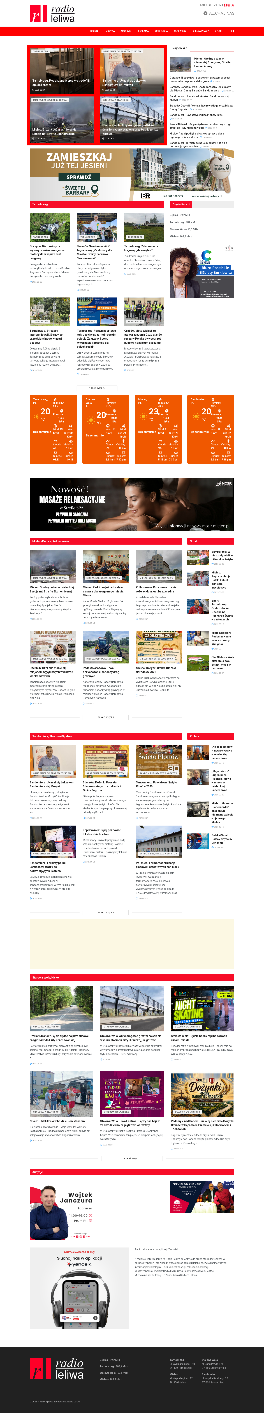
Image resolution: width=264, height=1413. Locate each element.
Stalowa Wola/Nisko (116, 100)
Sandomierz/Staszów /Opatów (122, 51)
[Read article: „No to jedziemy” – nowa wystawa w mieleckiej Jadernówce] (198, 752)
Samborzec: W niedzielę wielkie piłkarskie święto (222, 555)
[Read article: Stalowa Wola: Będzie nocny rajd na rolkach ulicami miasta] (202, 1009)
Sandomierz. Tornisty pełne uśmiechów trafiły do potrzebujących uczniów (48, 867)
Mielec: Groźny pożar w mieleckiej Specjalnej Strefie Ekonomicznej (212, 62)
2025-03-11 (219, 649)
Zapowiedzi (180, 31)
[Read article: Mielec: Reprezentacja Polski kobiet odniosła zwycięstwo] (198, 578)
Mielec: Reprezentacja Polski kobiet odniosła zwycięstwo (221, 580)
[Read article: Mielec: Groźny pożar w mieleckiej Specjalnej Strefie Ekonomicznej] (62, 119)
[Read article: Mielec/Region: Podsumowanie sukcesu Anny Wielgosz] (198, 638)
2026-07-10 (219, 763)
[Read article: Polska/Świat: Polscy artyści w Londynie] (198, 841)
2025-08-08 (219, 564)
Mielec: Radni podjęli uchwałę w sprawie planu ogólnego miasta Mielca (103, 591)
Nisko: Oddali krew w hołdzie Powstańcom (57, 1121)
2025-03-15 (219, 624)
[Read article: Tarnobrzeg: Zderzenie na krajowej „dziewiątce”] (144, 227)
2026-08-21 (109, 139)
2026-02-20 (219, 795)
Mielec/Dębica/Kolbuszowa (50, 100)
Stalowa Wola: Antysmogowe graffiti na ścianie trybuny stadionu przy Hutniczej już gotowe (130, 129)
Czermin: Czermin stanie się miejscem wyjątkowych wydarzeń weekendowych (51, 672)
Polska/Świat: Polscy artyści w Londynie (222, 839)
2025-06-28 (219, 592)
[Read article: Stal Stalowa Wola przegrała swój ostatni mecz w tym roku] (198, 663)
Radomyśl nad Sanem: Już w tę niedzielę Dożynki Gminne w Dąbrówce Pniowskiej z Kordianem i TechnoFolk (202, 1125)
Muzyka (110, 31)
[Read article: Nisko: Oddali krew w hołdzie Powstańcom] (61, 1094)
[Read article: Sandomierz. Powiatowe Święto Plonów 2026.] (159, 761)
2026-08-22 (109, 90)
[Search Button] (232, 31)
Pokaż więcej (97, 388)
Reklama (143, 31)
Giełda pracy (201, 31)
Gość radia (161, 31)
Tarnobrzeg (40, 51)
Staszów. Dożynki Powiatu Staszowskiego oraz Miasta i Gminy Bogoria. (102, 786)
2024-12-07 (219, 673)
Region (94, 31)
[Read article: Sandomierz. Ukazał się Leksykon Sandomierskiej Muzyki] (132, 71)
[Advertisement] (132, 944)
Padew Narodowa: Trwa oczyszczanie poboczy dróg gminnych (101, 672)
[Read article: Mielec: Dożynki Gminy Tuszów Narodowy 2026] (159, 647)
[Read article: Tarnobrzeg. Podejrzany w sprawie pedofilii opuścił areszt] (62, 71)
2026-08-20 (39, 90)
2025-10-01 (219, 847)
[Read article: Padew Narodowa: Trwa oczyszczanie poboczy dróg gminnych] (106, 647)
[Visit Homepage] (52, 13)
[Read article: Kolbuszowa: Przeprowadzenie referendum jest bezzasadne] (159, 566)
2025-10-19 (219, 827)
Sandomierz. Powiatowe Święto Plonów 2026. (196, 115)
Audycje (126, 31)
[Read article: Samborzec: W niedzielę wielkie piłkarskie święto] (198, 557)
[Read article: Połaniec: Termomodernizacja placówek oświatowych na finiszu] (159, 842)
